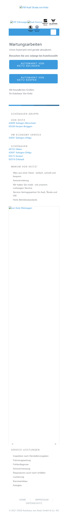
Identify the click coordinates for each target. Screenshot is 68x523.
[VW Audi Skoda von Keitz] (34, 7)
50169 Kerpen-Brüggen (20, 126)
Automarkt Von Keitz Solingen (30, 64)
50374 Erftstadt (16, 159)
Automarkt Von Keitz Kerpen (30, 78)
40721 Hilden (15, 149)
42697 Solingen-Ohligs (20, 137)
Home (22, 499)
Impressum (42, 499)
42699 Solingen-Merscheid (22, 123)
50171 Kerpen (16, 156)
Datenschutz (34, 503)
